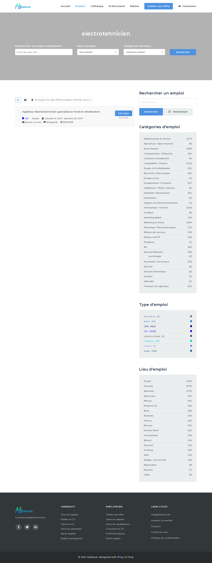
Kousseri (148, 445)
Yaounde (148, 386)
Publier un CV (68, 519)
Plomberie (149, 242)
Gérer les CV (67, 524)
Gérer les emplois (115, 519)
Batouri (148, 440)
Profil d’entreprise (115, 533)
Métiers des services (155, 232)
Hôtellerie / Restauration (157, 192)
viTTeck (129, 557)
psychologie (155, 256)
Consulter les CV (115, 528)
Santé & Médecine (153, 252)
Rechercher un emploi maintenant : (39, 46)
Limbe (147, 474)
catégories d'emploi (137, 46)
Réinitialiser (180, 111)
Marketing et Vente (154, 222)
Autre (150, 321)
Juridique (148, 212)
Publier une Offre (159, 6)
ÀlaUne (134, 6)
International (151, 435)
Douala (147, 381)
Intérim (150, 346)
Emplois (80, 6)
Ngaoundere (150, 464)
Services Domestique (155, 271)
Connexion (189, 6)
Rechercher (183, 52)
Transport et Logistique (156, 286)
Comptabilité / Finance (155, 163)
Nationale (149, 391)
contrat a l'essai (154, 336)
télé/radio (149, 281)
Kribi (146, 455)
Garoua (147, 420)
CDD (150, 326)
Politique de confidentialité (165, 538)
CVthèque (97, 6)
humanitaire (150, 197)
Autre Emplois (151, 148)
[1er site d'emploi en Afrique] (24, 6)
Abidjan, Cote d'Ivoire (155, 460)
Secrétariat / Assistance (156, 261)
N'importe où (150, 405)
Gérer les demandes (71, 528)
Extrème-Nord (151, 430)
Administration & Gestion (157, 138)
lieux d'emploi (86, 46)
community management (156, 158)
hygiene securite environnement (161, 202)
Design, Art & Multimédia (157, 168)
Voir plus (123, 113)
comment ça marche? (162, 520)
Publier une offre (115, 514)
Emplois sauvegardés (72, 538)
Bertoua (148, 425)
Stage (150, 351)
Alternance (152, 316)
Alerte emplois (68, 533)
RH (145, 247)
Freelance (152, 341)
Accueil (65, 6)
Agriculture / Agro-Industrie (158, 143)
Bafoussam (149, 396)
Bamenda (148, 415)
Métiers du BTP (152, 237)
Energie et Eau (151, 178)
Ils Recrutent (117, 6)
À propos (156, 526)
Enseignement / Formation (157, 183)
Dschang (148, 450)
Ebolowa (148, 469)
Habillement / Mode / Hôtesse (159, 188)
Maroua (148, 400)
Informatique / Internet (156, 207)
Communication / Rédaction (158, 153)
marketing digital (152, 217)
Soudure (148, 276)
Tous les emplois (69, 514)
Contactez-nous (159, 532)
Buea (146, 410)
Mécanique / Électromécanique (160, 227)
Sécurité (148, 266)
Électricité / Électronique (157, 173)
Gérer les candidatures (118, 524)
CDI (150, 331)
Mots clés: (21, 62)
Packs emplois (113, 538)
